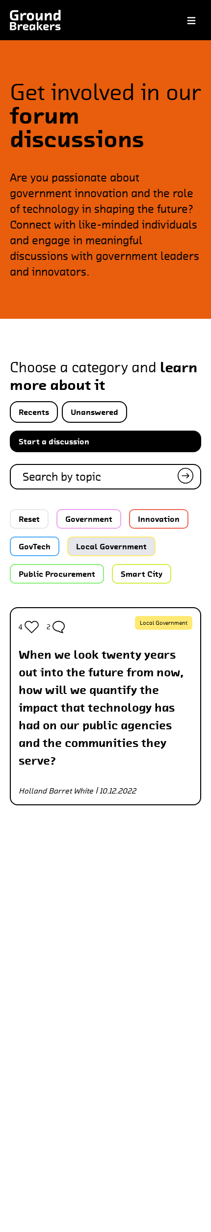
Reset (29, 519)
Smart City (141, 574)
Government (88, 519)
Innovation (159, 519)
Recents (34, 412)
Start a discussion (54, 441)
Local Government (111, 546)
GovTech (35, 546)
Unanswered (94, 412)
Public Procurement (57, 574)
